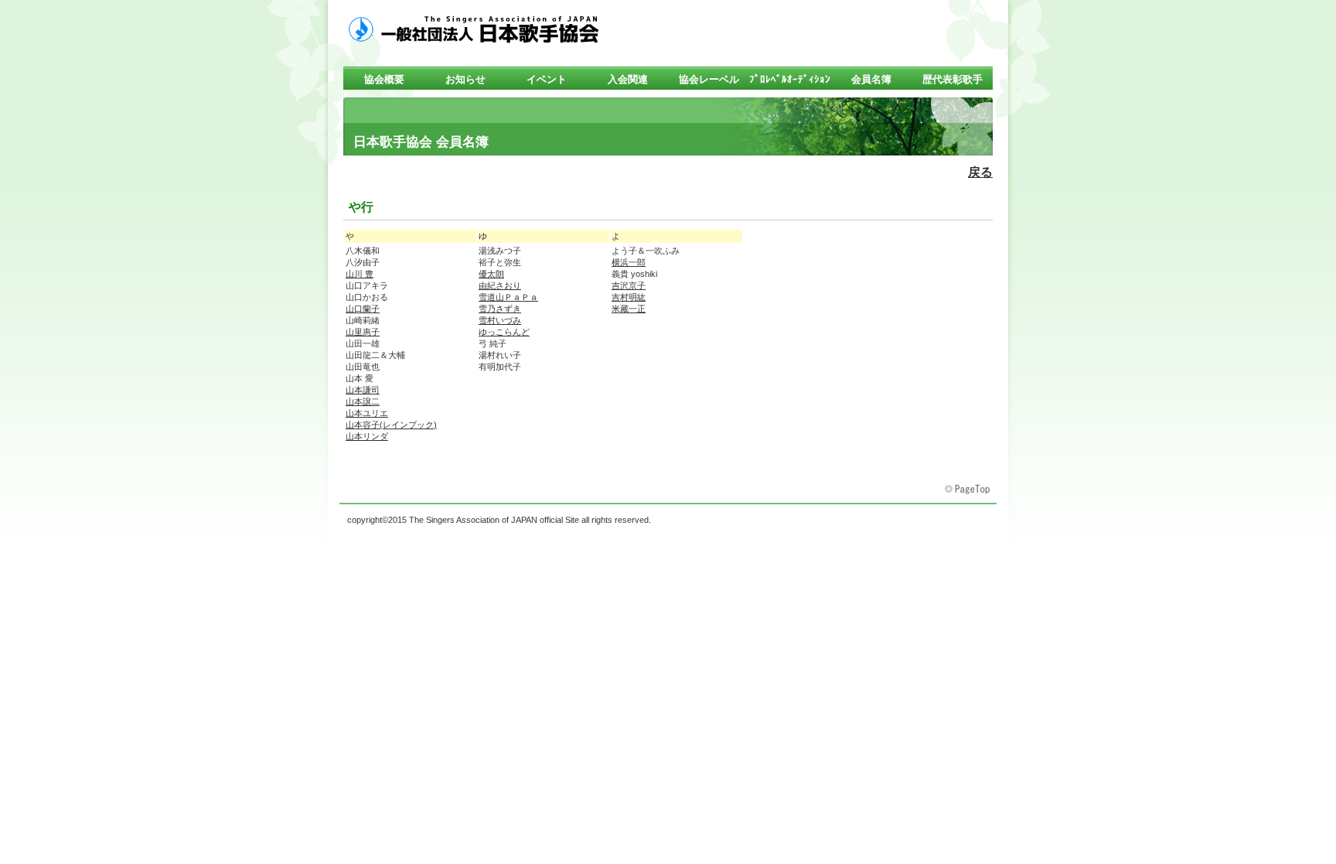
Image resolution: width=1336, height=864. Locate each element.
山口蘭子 (363, 308)
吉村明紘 (629, 297)
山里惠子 (363, 331)
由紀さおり (500, 285)
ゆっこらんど (504, 331)
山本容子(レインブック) (391, 424)
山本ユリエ (367, 413)
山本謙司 (363, 389)
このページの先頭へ (969, 489)
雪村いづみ (500, 320)
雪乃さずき (500, 308)
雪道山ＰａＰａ (508, 297)
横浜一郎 (629, 262)
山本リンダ (367, 436)
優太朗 (491, 273)
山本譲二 (363, 401)
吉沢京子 (629, 285)
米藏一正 (629, 308)
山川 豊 (359, 273)
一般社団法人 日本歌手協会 (498, 29)
